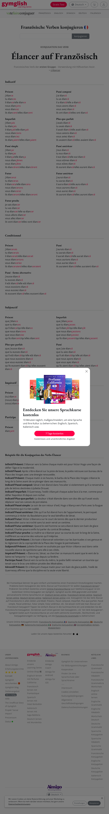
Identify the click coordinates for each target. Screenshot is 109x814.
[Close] (86, 371)
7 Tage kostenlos (54, 433)
